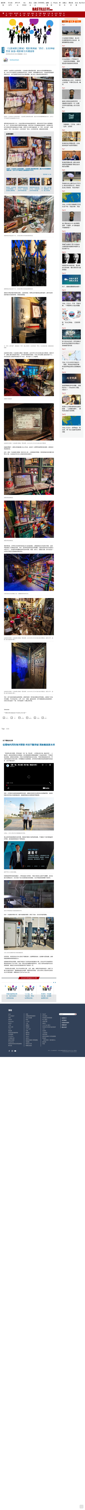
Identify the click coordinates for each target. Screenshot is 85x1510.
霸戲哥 (27, 1025)
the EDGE (24, 4)
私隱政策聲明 (65, 1022)
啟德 (7, 729)
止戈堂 (27, 1021)
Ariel (9, 1014)
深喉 (27, 1014)
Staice (27, 1036)
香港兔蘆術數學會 (13, 1032)
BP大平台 (17, 4)
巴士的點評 (11, 1016)
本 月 (78, 21)
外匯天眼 (44, 1021)
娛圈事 (47, 4)
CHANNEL (41, 3)
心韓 (51, 4)
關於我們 (64, 1027)
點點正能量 (11, 1040)
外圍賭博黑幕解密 (30, 1016)
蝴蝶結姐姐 (29, 1045)
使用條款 (64, 1020)
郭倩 (27, 1019)
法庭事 (28, 14)
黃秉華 (27, 1027)
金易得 (44, 1030)
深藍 (9, 1017)
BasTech (82, 3)
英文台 (30, 4)
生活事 (76, 4)
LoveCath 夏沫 (46, 1025)
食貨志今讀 (29, 1043)
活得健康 (10, 1034)
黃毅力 (44, 1023)
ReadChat (11, 1042)
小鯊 (27, 1023)
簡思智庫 (44, 1034)
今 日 (65, 21)
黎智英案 (16, 14)
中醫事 (40, 14)
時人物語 (44, 1019)
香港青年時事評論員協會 (49, 1027)
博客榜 (60, 14)
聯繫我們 (64, 1025)
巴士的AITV (10, 4)
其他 (64, 14)
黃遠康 (10, 1030)
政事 (20, 14)
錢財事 (32, 14)
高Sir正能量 (29, 1017)
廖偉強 (27, 1032)
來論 (43, 1043)
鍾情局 (10, 1019)
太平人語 (28, 1029)
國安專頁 (3, 4)
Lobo (9, 1029)
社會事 (24, 14)
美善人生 (65, 4)
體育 (60, 4)
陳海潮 (44, 1042)
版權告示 (64, 1018)
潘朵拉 (27, 1034)
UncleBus (11, 1036)
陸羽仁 (10, 1023)
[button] (48, 174)
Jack (43, 1029)
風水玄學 (10, 1027)
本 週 (71, 21)
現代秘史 (44, 1016)
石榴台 (35, 4)
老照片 (27, 1038)
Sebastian (11, 1021)
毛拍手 (44, 1014)
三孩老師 (44, 1032)
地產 (36, 14)
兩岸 (52, 14)
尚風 (27, 1030)
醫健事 (44, 14)
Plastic (55, 3)
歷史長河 (71, 4)
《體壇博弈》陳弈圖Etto (48, 1040)
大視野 (48, 14)
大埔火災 (10, 14)
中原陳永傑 (11, 1038)
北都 (6, 14)
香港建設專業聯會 (47, 1017)
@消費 (56, 14)
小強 (9, 1025)
